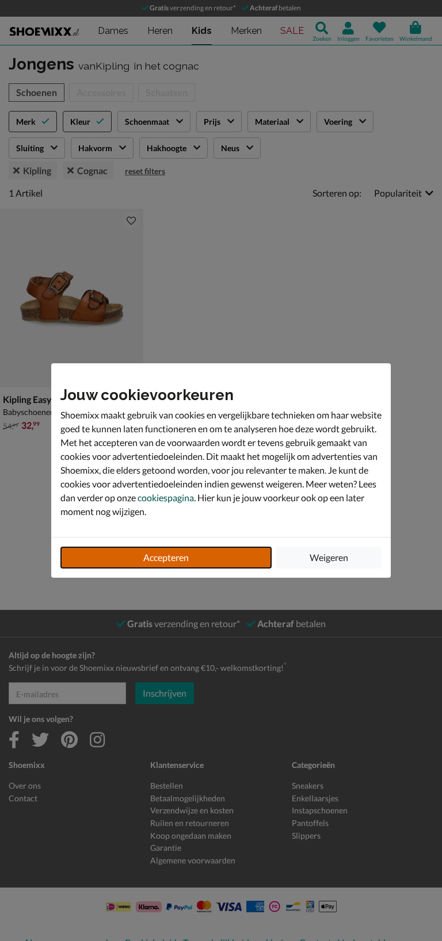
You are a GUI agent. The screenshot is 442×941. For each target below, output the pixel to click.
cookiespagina (166, 497)
